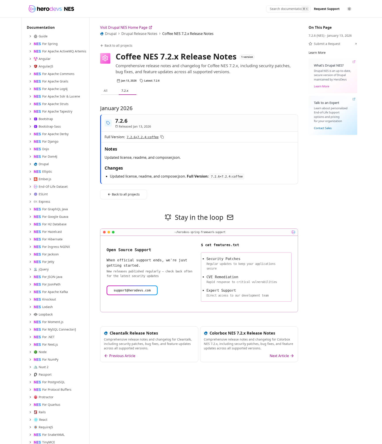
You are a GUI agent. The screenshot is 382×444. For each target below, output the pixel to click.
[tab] (110, 91)
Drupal (111, 33)
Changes (114, 168)
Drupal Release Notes (139, 33)
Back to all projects (118, 45)
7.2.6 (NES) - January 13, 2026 (330, 35)
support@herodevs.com (132, 290)
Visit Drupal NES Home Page (123, 27)
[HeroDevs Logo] (51, 9)
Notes (111, 149)
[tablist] (199, 91)
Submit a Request (327, 44)
